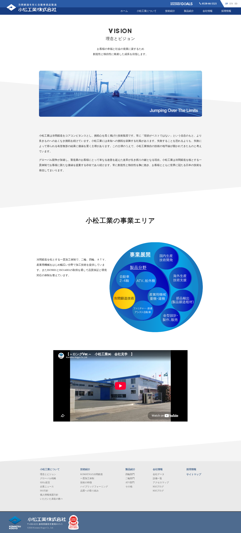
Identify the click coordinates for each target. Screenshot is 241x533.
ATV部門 (129, 482)
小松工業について (146, 11)
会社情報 (207, 11)
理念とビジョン (48, 474)
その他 (128, 486)
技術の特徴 (86, 482)
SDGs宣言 (45, 482)
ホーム (124, 11)
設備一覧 (157, 478)
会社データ (158, 474)
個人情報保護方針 (49, 495)
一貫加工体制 (87, 478)
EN (231, 3)
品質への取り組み (89, 490)
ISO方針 (44, 490)
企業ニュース (47, 486)
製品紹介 (189, 11)
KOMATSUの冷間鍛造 (91, 474)
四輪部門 (130, 474)
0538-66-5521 (209, 3)
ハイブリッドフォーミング (94, 486)
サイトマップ (193, 474)
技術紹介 (170, 11)
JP (226, 3)
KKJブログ (158, 486)
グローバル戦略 (48, 478)
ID (236, 3)
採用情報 (226, 11)
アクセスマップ (161, 482)
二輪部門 (130, 478)
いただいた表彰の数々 (51, 499)
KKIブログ (158, 490)
